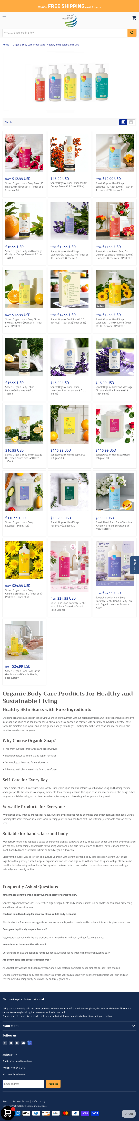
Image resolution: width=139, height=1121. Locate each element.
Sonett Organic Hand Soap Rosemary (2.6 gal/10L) (65, 524)
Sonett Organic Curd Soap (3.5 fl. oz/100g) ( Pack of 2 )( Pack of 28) (68, 321)
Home (6, 44)
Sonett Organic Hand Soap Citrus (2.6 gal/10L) (68, 456)
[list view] (131, 122)
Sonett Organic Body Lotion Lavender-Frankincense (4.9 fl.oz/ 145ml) (68, 390)
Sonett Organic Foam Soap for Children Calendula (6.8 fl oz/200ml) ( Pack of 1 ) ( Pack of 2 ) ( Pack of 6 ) (114, 254)
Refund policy (38, 1101)
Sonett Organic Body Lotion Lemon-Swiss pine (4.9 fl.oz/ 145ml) (20, 390)
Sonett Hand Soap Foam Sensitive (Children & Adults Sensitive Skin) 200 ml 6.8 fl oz (114, 525)
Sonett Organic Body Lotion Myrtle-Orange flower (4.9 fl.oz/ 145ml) (69, 184)
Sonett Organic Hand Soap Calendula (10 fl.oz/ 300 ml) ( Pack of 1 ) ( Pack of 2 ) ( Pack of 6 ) (113, 322)
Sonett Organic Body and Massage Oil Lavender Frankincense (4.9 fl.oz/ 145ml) (114, 390)
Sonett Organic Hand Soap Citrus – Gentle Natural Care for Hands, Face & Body (23, 674)
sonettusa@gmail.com (21, 1061)
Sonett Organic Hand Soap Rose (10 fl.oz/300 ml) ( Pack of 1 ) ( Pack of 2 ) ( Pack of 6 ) (24, 186)
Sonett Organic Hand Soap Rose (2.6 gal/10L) (113, 456)
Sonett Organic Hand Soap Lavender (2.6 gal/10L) (19, 524)
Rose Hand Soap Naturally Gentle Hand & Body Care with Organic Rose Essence (68, 606)
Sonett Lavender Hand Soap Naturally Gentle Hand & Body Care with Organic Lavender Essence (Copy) (114, 602)
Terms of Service (21, 1101)
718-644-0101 (18, 1067)
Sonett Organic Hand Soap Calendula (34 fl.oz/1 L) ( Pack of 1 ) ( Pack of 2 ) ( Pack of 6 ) (24, 593)
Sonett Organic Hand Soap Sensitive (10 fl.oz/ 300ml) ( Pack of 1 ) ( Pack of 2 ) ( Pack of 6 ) (114, 186)
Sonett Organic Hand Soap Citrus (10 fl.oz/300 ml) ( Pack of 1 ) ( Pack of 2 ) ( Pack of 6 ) (23, 322)
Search (6, 1101)
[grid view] (123, 122)
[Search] (131, 33)
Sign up (53, 1084)
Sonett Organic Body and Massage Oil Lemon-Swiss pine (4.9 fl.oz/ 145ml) (23, 458)
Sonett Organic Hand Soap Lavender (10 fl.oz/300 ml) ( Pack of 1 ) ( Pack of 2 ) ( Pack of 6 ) (69, 254)
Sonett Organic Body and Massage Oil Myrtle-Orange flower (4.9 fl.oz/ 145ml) (23, 254)
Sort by (9, 122)
